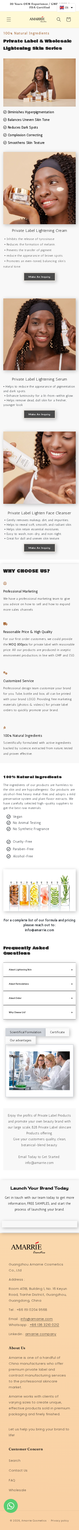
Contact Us (18, 1470)
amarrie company (40, 1334)
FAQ (12, 1480)
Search (15, 1460)
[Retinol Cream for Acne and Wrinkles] (39, 468)
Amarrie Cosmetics (34, 1520)
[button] (9, 19)
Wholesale (17, 1490)
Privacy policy (60, 1520)
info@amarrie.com (37, 1319)
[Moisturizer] (39, 82)
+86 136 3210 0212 (44, 1324)
